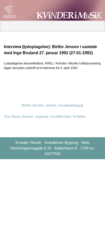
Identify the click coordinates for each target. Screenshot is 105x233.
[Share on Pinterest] (81, 82)
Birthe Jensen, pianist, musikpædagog (52, 105)
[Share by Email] (89, 82)
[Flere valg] (97, 82)
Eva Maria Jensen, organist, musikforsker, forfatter (45, 116)
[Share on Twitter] (56, 82)
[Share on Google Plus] (73, 82)
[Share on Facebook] (65, 82)
